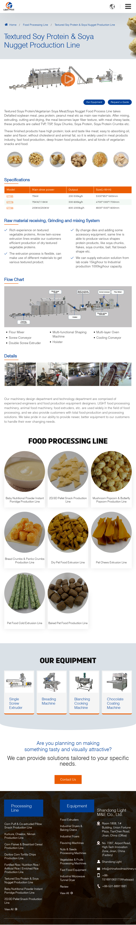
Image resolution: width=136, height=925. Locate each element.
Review (64, 886)
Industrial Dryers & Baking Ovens (71, 827)
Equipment (77, 805)
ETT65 (10, 196)
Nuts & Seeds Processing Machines (73, 851)
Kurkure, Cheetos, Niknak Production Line (19, 835)
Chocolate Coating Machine (115, 703)
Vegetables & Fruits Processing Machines (73, 861)
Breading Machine (49, 701)
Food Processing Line (35, 24)
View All (8, 909)
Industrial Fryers (69, 836)
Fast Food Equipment (73, 870)
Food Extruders (69, 819)
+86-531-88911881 (114, 886)
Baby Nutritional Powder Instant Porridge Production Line (23, 890)
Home (12, 24)
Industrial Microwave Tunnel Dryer (72, 878)
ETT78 (10, 202)
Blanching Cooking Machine (82, 703)
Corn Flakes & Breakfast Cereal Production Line (23, 846)
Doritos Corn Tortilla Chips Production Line (20, 856)
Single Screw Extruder (15, 703)
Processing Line (21, 808)
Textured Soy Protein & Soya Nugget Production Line (21, 880)
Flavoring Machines (72, 843)
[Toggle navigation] (128, 6)
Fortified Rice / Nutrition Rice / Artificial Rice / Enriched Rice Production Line (22, 868)
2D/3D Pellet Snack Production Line (23, 900)
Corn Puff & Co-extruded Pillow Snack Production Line (23, 825)
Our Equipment (94, 101)
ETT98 (10, 208)
